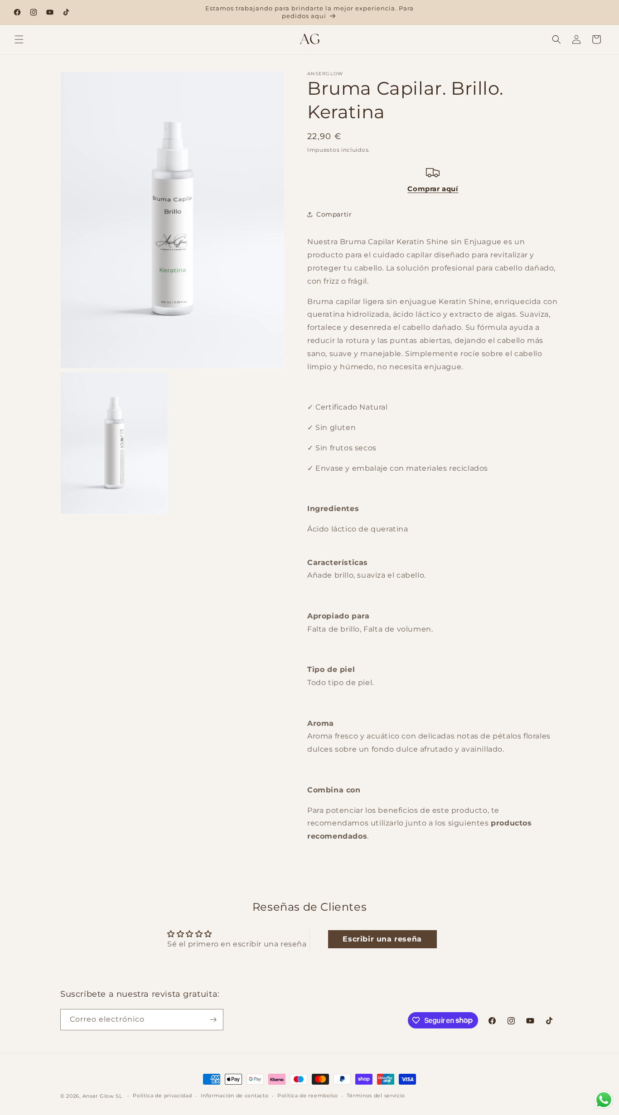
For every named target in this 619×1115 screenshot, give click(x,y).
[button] (19, 39)
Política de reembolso (307, 1095)
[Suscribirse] (213, 1019)
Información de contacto (234, 1095)
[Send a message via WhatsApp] (603, 1099)
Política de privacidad (162, 1095)
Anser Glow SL (102, 1096)
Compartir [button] (334, 214)
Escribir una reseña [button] (382, 939)
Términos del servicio (376, 1095)
